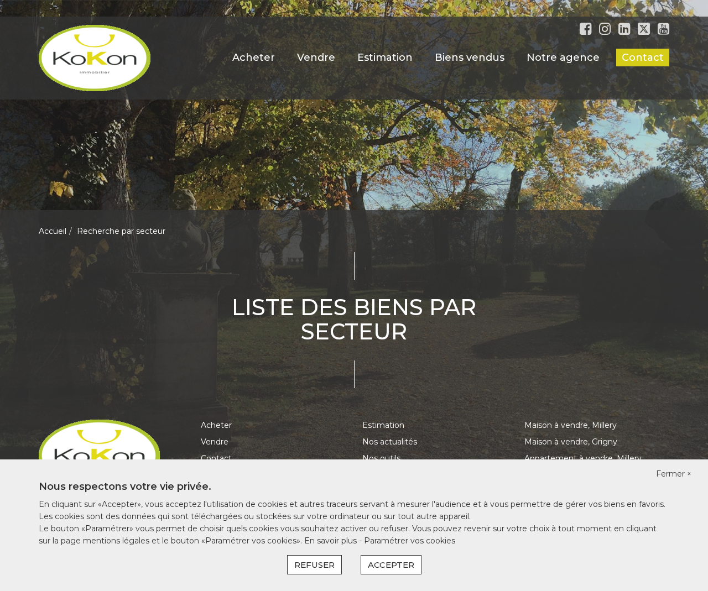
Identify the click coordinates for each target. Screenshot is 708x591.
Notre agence (563, 57)
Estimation (385, 57)
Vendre (316, 57)
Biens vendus (469, 57)
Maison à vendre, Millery (570, 425)
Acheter (253, 57)
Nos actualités (389, 442)
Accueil (52, 231)
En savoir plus (331, 541)
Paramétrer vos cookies (409, 541)
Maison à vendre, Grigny (570, 442)
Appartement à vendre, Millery (583, 458)
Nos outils (381, 458)
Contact (643, 57)
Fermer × (673, 474)
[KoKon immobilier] (94, 57)
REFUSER (314, 564)
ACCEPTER (391, 564)
